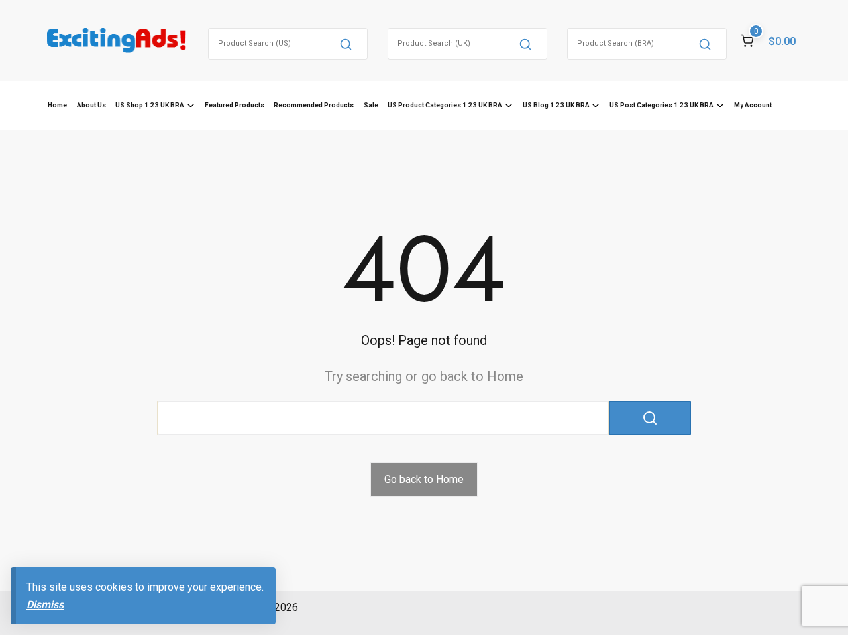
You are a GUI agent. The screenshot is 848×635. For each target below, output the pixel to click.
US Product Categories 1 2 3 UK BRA (445, 105)
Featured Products (234, 105)
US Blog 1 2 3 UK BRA (556, 105)
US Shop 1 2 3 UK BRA (149, 105)
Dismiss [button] (45, 605)
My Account (753, 105)
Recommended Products (314, 105)
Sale (371, 105)
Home (57, 105)
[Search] (346, 44)
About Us (91, 105)
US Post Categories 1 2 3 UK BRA (662, 105)
